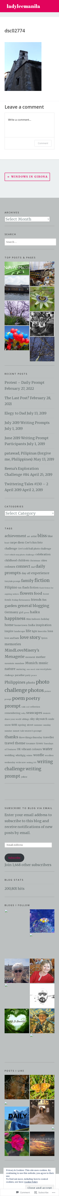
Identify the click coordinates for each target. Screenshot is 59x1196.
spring (22, 724)
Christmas (35, 560)
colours (10, 566)
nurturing (21, 669)
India (31, 625)
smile (51, 719)
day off (26, 573)
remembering (12, 713)
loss (50, 631)
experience (40, 573)
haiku (35, 612)
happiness (15, 618)
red (27, 707)
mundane (19, 663)
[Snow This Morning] (42, 349)
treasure (30, 743)
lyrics (44, 638)
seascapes (34, 713)
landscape (19, 631)
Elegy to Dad (15, 413)
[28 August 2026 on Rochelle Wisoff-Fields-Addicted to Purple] (42, 1144)
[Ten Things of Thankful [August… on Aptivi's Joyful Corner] (53, 1128)
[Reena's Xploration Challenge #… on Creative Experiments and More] (42, 1112)
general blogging (33, 605)
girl (21, 612)
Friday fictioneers (21, 600)
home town (20, 625)
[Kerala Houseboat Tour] (17, 288)
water (48, 749)
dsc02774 (15, 30)
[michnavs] (42, 945)
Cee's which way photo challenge (20, 555)
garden (11, 606)
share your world (13, 719)
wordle (38, 755)
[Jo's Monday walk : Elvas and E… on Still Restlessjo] (6, 1103)
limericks (42, 631)
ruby (23, 713)
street (30, 725)
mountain (9, 663)
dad (33, 567)
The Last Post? (17, 398)
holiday (45, 619)
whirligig (21, 755)
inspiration (43, 625)
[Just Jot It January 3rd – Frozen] (17, 313)
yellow (24, 777)
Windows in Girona (29, 176)
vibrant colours (31, 749)
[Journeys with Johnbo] (42, 1021)
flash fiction (30, 587)
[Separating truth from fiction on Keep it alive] (17, 1087)
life (28, 631)
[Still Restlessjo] (17, 996)
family (27, 580)
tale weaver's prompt (31, 731)
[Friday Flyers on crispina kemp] (42, 1087)
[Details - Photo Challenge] (42, 274)
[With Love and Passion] (42, 299)
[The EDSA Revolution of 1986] (42, 324)
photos (36, 690)
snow (8, 725)
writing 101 (31, 762)
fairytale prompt (12, 581)
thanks (11, 737)
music (43, 663)
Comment (43, 143)
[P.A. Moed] (17, 971)
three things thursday (30, 737)
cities (44, 560)
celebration (42, 554)
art (28, 536)
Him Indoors (33, 619)
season (46, 713)
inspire (9, 631)
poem (18, 698)
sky (32, 719)
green (26, 613)
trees (39, 743)
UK (19, 749)
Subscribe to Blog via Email (28, 808)
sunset (16, 731)
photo (30, 682)
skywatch (41, 719)
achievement (15, 536)
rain (23, 707)
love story (30, 637)
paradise (20, 675)
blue (50, 536)
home (9, 625)
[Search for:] (30, 242)
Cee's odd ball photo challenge (34, 548)
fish (19, 588)
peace (34, 675)
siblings (25, 719)
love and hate (12, 638)
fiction (42, 580)
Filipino (11, 587)
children (23, 560)
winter (29, 755)
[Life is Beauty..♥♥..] (17, 1021)
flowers (26, 593)
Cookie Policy (31, 1182)
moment (30, 657)
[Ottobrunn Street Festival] (17, 338)
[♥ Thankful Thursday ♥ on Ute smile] (17, 1144)
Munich (31, 663)
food (38, 593)
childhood (11, 560)
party (27, 675)
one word (31, 669)
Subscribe (14, 857)
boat (7, 543)
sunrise (8, 731)
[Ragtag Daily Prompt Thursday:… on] (17, 1119)
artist (34, 536)
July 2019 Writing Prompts (27, 423)
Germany (11, 612)
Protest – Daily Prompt (24, 383)
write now (21, 762)
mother (41, 657)
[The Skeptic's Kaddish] (42, 1046)
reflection (35, 707)
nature (10, 669)
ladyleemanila (23, 6)
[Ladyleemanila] (42, 921)
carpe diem (17, 542)
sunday (47, 725)
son (14, 725)
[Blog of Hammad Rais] (42, 996)
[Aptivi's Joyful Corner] (17, 921)
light (34, 631)
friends (36, 599)
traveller (48, 737)
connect (23, 566)
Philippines (15, 682)
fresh (8, 599)
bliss (42, 535)
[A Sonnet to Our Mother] (17, 268)
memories (13, 644)
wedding (10, 755)
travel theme (15, 743)
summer (38, 725)
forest (46, 594)
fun (44, 599)
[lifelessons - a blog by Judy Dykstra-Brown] (42, 971)
